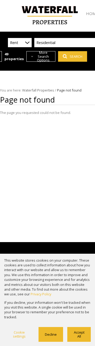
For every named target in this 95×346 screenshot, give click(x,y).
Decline (51, 334)
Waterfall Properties (38, 90)
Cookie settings (19, 334)
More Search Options (43, 56)
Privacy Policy (41, 294)
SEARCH (76, 56)
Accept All (79, 334)
